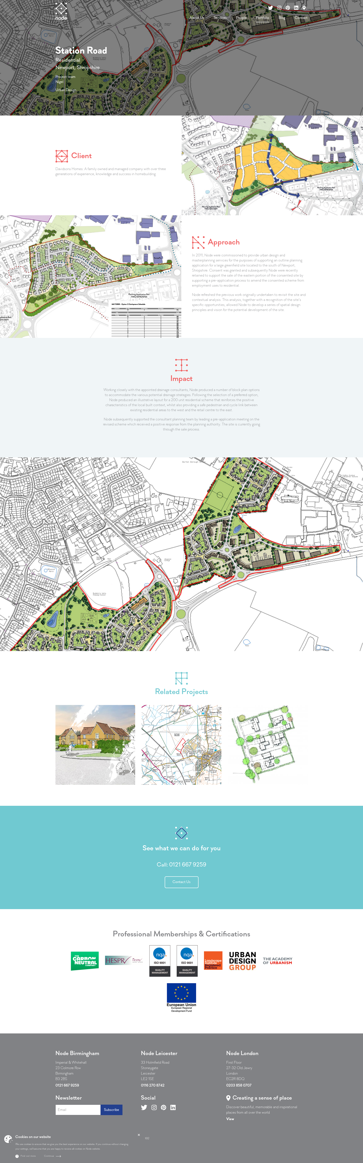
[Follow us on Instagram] (154, 1107)
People (241, 18)
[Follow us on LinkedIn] (173, 1107)
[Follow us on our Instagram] (279, 7)
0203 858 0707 (238, 1086)
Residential (67, 60)
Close (139, 1134)
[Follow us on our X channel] (270, 7)
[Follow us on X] (144, 1107)
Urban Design (65, 90)
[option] (181, 554)
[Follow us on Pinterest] (163, 1107)
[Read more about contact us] (304, 7)
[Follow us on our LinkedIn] (296, 7)
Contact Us (181, 882)
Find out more (28, 1156)
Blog (282, 18)
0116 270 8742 (152, 1086)
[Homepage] (61, 11)
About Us (196, 18)
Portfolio (262, 18)
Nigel (59, 82)
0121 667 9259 (187, 865)
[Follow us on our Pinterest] (288, 7)
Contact (301, 18)
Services (220, 18)
